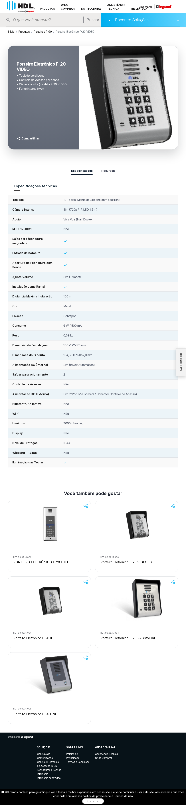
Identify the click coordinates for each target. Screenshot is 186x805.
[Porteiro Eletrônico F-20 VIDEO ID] (136, 524)
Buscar (93, 19)
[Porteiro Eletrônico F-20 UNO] (49, 676)
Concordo (93, 801)
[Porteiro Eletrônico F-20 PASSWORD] (136, 600)
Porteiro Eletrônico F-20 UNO (35, 714)
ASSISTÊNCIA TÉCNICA (116, 6)
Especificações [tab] (82, 171)
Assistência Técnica (106, 754)
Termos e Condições (78, 762)
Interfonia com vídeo (49, 777)
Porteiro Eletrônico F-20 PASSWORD (128, 638)
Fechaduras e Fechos (49, 769)
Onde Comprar (103, 758)
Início (11, 31)
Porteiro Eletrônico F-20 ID (33, 638)
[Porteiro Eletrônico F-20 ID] (49, 600)
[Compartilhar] (85, 506)
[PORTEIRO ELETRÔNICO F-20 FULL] (49, 524)
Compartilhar (30, 138)
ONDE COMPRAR (68, 6)
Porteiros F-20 (43, 31)
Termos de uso (123, 796)
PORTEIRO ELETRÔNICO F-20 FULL (41, 562)
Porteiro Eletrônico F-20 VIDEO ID (126, 562)
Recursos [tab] (108, 171)
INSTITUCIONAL (90, 8)
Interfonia (42, 773)
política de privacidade (97, 796)
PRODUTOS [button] (47, 8)
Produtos (24, 31)
